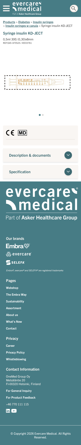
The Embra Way (16, 294)
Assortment (13, 308)
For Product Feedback (20, 397)
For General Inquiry (19, 390)
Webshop (12, 287)
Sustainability (15, 301)
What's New (14, 321)
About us (12, 315)
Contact (11, 328)
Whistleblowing (16, 359)
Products (9, 22)
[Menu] (6, 8)
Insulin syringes (43, 22)
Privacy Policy (15, 352)
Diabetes (24, 22)
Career (10, 345)
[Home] (27, 8)
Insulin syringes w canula (21, 25)
